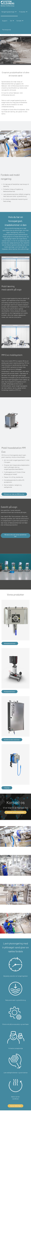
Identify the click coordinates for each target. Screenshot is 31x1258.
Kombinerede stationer (12, 739)
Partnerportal (6, 29)
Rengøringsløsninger (8, 12)
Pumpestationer (9, 691)
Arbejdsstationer (10, 643)
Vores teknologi (15, 1106)
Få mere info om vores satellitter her (15, 535)
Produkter (22, 12)
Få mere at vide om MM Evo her (14, 494)
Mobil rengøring (17, 35)
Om (11, 21)
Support (4, 21)
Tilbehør (7, 788)
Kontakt (19, 21)
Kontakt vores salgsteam (15, 812)
